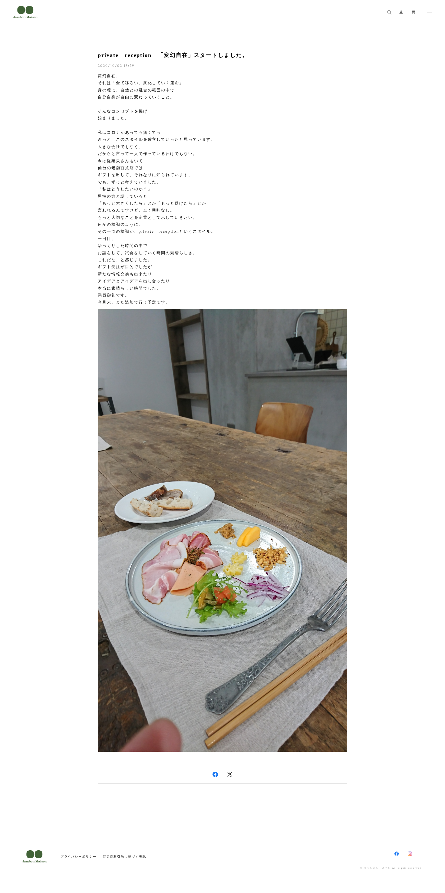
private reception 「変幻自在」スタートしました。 (173, 55)
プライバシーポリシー (79, 856)
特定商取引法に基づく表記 (124, 856)
